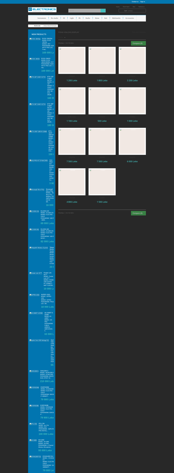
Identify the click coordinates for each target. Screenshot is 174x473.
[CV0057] (102, 181)
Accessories (129, 18)
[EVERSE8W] (34, 388)
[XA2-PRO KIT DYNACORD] (38, 161)
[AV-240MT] (36, 313)
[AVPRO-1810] (34, 295)
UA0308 (72, 198)
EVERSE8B (44, 405)
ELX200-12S (45, 211)
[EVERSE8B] (34, 406)
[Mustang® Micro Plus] (37, 190)
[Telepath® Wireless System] (39, 248)
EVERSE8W (45, 387)
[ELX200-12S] (34, 211)
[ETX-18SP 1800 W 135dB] (38, 132)
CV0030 (72, 76)
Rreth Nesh (126, 7)
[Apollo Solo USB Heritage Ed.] (39, 340)
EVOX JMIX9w (47, 38)
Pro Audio (54, 18)
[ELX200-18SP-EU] (34, 230)
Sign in (142, 1)
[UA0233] (132, 141)
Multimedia (116, 18)
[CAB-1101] (71, 100)
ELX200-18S (45, 229)
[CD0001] (132, 100)
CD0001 (132, 117)
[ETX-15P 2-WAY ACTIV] (37, 77)
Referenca (142, 7)
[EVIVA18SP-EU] (35, 457)
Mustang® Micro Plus (49, 190)
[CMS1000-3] (34, 371)
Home (118, 7)
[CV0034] (102, 100)
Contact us (135, 1)
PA (80, 18)
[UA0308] (71, 181)
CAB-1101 (72, 117)
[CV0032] (102, 60)
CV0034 (102, 117)
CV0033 (132, 76)
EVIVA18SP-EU (48, 456)
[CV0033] (132, 60)
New (134, 7)
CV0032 (102, 76)
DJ (64, 18)
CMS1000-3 (44, 371)
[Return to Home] (30, 26)
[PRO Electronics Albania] (46, 9)
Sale (105, 18)
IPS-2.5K (42, 423)
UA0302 (102, 157)
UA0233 (132, 157)
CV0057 (102, 198)
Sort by (60, 37)
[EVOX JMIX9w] (35, 39)
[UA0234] (71, 141)
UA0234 (72, 157)
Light (72, 18)
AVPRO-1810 (45, 294)
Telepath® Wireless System (53, 249)
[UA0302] (102, 141)
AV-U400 (41, 440)
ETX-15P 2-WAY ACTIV (50, 78)
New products (39, 34)
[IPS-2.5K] (33, 424)
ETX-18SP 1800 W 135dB (51, 133)
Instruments (42, 18)
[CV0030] (71, 60)
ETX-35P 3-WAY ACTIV (50, 105)
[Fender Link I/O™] (36, 273)
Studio (87, 18)
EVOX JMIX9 (45, 58)
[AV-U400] (33, 440)
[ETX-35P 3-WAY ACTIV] (37, 104)
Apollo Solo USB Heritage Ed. (53, 343)
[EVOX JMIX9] (34, 59)
